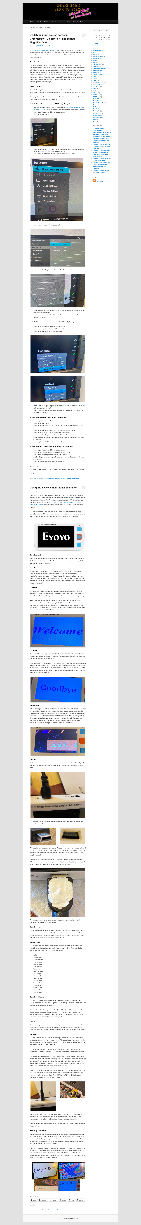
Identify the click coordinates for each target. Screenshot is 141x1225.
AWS (94, 60)
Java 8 (68, 22)
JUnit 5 (95, 93)
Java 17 (54, 22)
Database (96, 66)
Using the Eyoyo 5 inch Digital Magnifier (53, 487)
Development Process (99, 68)
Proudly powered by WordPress (70, 1218)
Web (94, 119)
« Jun (96, 43)
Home (32, 22)
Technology (96, 113)
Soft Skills (96, 109)
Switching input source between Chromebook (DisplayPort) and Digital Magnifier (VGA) (52, 38)
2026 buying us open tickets (101, 136)
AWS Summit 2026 (98, 128)
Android (95, 54)
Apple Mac (96, 58)
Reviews (95, 107)
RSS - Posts (99, 181)
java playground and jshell (101, 138)
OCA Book (96, 95)
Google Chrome (98, 74)
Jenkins (95, 91)
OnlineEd (96, 99)
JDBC (94, 89)
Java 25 (39, 22)
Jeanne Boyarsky (49, 46)
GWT (94, 78)
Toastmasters (97, 115)
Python (95, 105)
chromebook (50, 478)
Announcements (98, 56)
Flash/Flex (96, 72)
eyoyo (58, 1209)
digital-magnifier (61, 478)
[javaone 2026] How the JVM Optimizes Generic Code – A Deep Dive (101, 146)
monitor (69, 478)
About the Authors (78, 22)
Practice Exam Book (99, 103)
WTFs (94, 121)
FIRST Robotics (97, 70)
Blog (94, 62)
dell (56, 478)
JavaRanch (96, 87)
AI (93, 52)
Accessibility (38, 478)
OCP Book (96, 97)
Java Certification (98, 83)
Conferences (97, 64)
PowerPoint (96, 101)
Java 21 (46, 22)
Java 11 (61, 22)
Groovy (95, 76)
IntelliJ (95, 81)
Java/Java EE (97, 85)
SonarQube (96, 111)
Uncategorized (97, 117)
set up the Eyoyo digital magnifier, (45, 50)
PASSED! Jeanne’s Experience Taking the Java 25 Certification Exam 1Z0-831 (102, 132)
